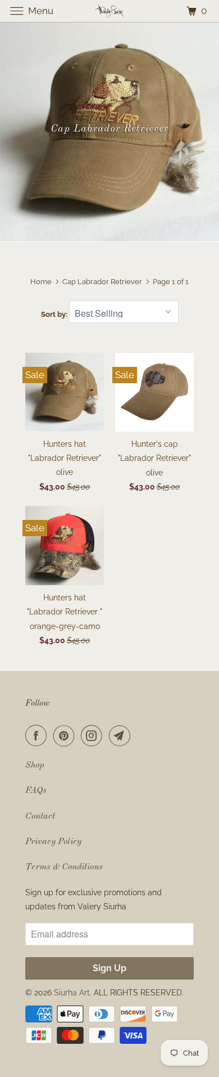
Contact (40, 816)
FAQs (36, 790)
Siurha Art (72, 992)
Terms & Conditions (64, 867)
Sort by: (55, 314)
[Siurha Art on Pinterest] (66, 735)
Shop (34, 765)
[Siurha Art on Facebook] (38, 735)
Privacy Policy (53, 841)
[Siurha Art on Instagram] (94, 735)
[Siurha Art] (110, 11)
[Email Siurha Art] (122, 735)
